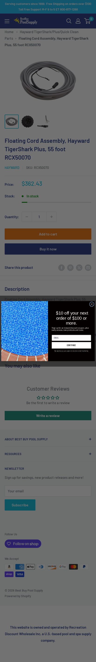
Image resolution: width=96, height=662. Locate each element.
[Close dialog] (92, 304)
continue (71, 345)
